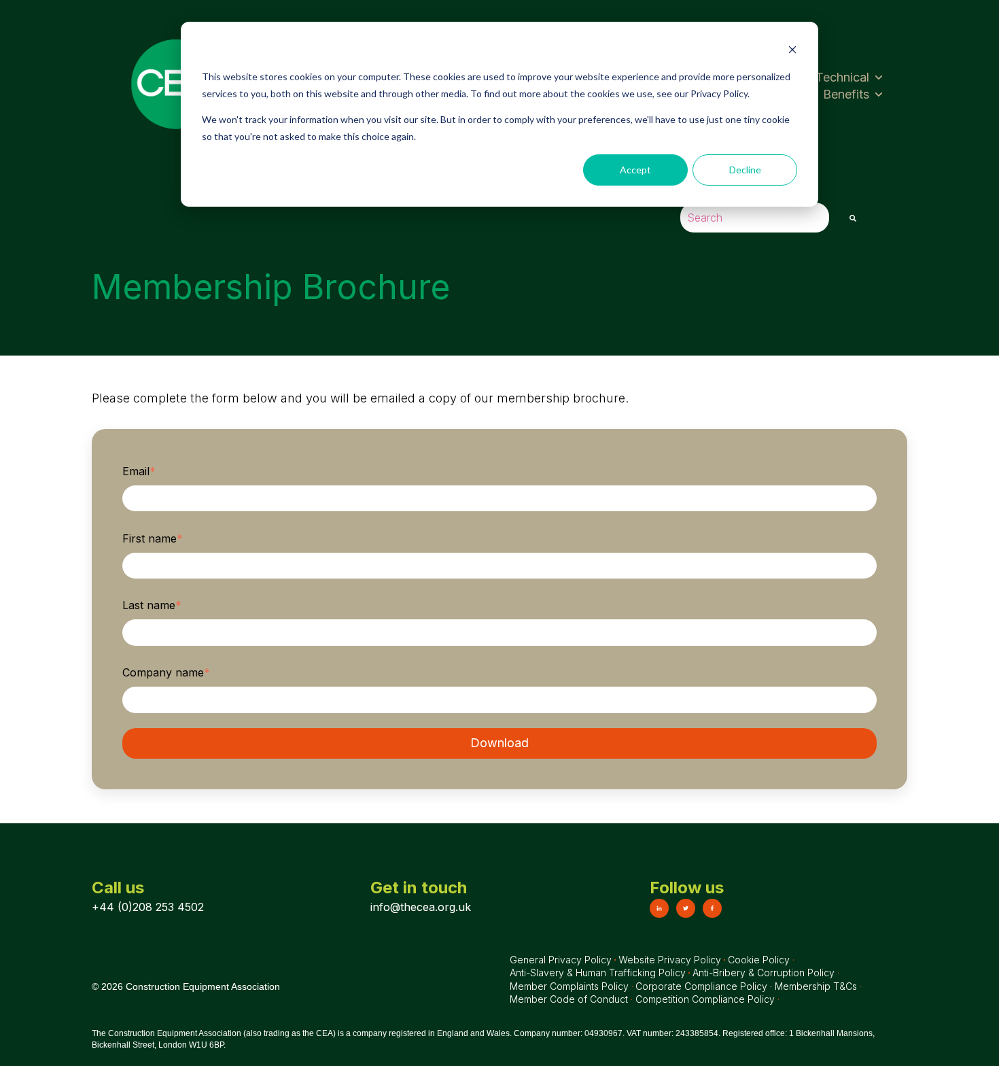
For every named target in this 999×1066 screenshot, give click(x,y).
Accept (635, 169)
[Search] (853, 218)
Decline (745, 169)
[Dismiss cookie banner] (792, 51)
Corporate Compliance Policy (701, 986)
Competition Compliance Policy (705, 999)
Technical (842, 77)
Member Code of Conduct (569, 999)
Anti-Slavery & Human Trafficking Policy (598, 972)
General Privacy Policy (561, 959)
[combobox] (754, 218)
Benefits (846, 94)
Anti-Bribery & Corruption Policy (765, 972)
